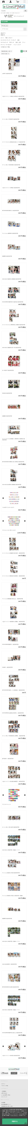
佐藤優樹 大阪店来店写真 (7, 416)
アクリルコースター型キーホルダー (9, 530)
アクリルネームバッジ (6, 804)
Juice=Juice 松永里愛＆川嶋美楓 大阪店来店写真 (11, 484)
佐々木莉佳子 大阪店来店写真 (8, 370)
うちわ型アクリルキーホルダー (8, 507)
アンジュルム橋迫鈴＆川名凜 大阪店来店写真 (11, 872)
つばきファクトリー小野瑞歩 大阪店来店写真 (11, 187)
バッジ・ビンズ (17, 44)
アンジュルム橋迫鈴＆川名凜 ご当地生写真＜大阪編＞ (12, 895)
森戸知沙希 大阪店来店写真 (7, 758)
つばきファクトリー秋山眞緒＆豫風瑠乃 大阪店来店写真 (13, 781)
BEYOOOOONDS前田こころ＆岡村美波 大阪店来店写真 (13, 690)
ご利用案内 (3, 1091)
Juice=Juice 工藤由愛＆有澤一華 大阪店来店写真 (11, 347)
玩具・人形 (18, 42)
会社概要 (3, 1102)
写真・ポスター (8, 37)
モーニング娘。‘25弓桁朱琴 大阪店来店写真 (10, 119)
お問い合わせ (4, 1093)
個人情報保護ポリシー (6, 1104)
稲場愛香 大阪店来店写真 (7, 256)
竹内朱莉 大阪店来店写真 (7, 667)
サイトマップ (4, 1096)
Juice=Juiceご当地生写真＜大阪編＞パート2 (10, 941)
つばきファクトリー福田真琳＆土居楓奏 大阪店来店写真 (13, 621)
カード (2, 37)
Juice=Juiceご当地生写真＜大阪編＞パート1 (10, 1009)
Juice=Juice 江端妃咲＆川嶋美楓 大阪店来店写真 (11, 279)
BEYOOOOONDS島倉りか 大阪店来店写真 (10, 210)
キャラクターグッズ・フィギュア (8, 40)
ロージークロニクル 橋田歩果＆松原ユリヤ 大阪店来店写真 (13, 142)
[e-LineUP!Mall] (14, 6)
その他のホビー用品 (5, 47)
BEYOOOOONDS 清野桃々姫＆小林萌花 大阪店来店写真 (13, 461)
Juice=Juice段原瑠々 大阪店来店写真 (9, 964)
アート (23, 42)
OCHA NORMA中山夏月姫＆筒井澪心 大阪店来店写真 (13, 712)
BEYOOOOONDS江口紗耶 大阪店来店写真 (10, 986)
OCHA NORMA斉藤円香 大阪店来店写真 (10, 644)
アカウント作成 (4, 1085)
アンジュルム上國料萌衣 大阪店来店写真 (10, 233)
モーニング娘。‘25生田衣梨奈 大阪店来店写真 (11, 164)
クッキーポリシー (14, 1115)
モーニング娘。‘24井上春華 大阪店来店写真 (10, 827)
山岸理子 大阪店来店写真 (7, 73)
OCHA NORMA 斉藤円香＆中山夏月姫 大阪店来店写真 (12, 301)
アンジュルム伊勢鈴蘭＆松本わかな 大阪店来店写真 (12, 598)
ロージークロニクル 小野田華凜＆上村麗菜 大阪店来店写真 (13, 324)
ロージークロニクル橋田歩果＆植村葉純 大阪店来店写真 (13, 575)
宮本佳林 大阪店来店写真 (7, 393)
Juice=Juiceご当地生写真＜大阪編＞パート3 (10, 849)
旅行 (19, 40)
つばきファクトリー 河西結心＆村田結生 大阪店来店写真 (13, 96)
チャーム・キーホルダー (6, 44)
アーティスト (5, 28)
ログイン (3, 1083)
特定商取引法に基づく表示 (7, 1106)
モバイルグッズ (4, 42)
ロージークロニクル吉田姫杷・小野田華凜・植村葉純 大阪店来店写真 (13, 439)
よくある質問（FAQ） (6, 1095)
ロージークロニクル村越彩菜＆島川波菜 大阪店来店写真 (13, 553)
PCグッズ (11, 42)
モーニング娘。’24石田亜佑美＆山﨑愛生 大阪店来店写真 (13, 735)
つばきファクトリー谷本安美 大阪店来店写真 (11, 1055)
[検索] (25, 11)
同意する (15, 1121)
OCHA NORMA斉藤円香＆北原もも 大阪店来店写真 (12, 1032)
